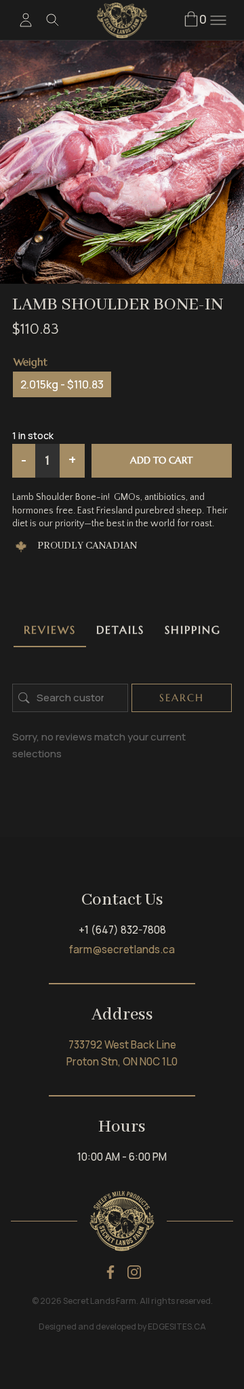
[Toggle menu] (218, 20)
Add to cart (161, 460)
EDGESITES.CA (177, 1326)
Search (181, 697)
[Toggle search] (52, 20)
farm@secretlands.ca (122, 949)
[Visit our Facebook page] (110, 1272)
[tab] (50, 631)
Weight (30, 361)
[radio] (62, 384)
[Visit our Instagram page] (134, 1272)
